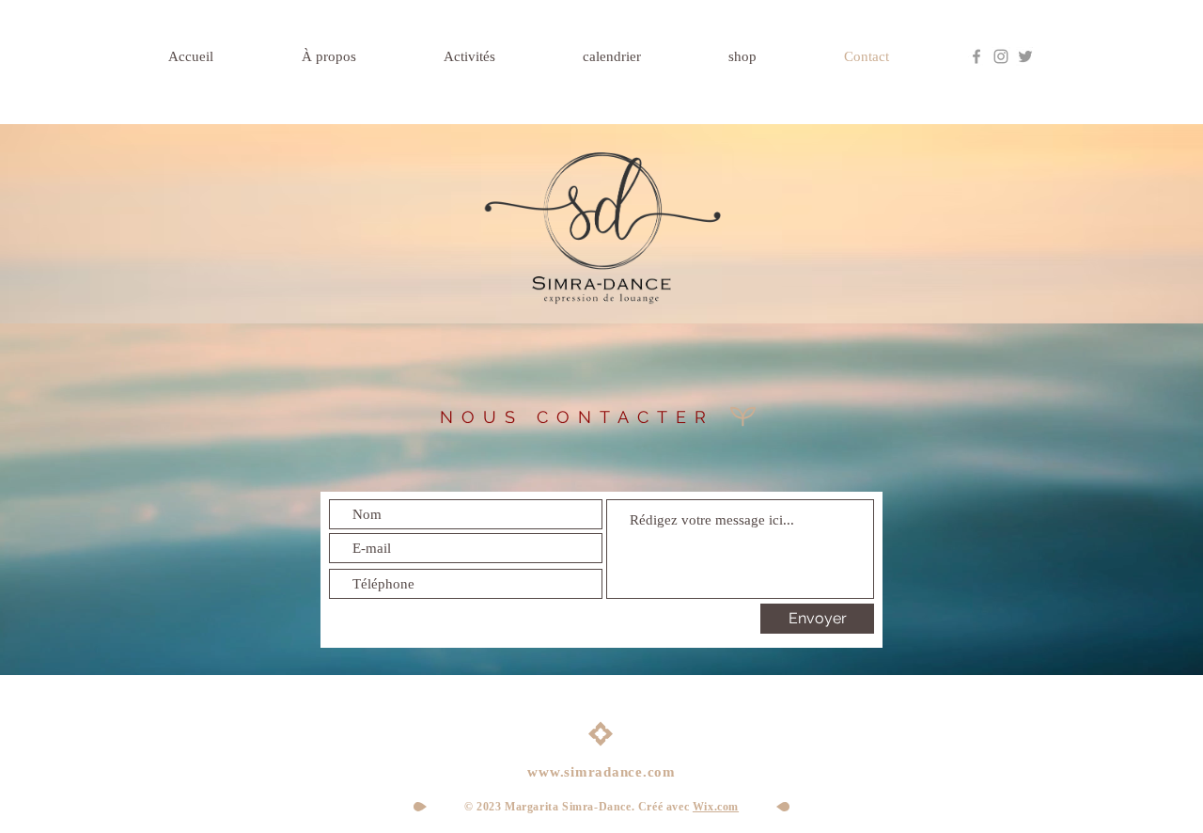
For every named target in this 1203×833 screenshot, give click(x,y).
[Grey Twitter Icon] (1025, 56)
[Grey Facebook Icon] (976, 56)
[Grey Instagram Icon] (1001, 56)
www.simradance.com (601, 771)
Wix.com (716, 806)
